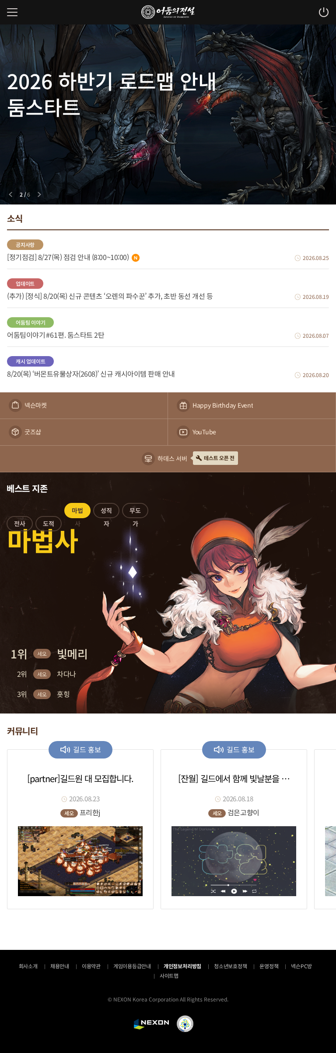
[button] (20, 525)
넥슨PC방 (301, 966)
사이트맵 (169, 975)
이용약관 (91, 966)
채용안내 (59, 966)
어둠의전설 (168, 12)
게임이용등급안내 (132, 966)
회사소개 (28, 966)
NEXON (151, 1024)
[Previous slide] (10, 194)
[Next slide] (39, 194)
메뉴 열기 (12, 12)
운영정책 (268, 966)
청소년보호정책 (230, 966)
